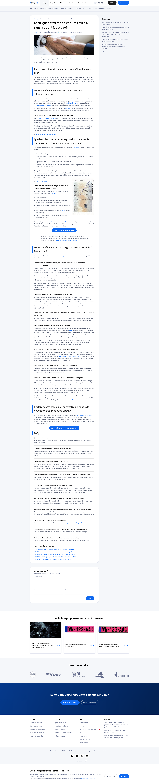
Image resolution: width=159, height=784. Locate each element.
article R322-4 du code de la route (66, 240)
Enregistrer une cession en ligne (64, 230)
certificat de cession (72, 103)
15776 (63, 210)
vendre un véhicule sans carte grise (55, 256)
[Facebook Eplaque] (72, 756)
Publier (90, 598)
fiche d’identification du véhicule (69, 356)
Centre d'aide (84, 723)
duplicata (68, 108)
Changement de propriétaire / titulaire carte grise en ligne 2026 (54, 549)
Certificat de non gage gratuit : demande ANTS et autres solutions (55, 557)
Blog (81, 733)
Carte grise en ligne (36, 726)
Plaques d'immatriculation (38, 729)
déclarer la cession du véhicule (59, 222)
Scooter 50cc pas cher (36, 736)
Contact (82, 726)
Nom (35, 590)
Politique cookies (60, 736)
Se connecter (84, 743)
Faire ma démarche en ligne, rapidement (64, 428)
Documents (83, 736)
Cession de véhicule (36, 723)
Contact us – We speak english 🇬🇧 (90, 729)
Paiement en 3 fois (85, 739)
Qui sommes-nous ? (61, 723)
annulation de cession (76, 400)
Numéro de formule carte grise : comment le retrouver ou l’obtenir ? (56, 554)
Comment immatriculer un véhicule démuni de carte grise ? (53, 559)
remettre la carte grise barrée (43, 105)
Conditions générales (61, 726)
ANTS (71, 331)
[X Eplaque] (82, 756)
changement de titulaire (83, 415)
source (54, 193)
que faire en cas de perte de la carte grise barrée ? (70, 523)
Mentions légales (60, 729)
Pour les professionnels (37, 733)
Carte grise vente (41, 181)
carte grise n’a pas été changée (46, 118)
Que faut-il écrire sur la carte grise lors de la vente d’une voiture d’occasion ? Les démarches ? (115, 34)
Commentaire (38, 576)
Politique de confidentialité (63, 733)
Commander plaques (89, 702)
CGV (85, 761)
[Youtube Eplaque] (87, 756)
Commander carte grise (70, 702)
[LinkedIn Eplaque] (77, 756)
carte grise (77, 148)
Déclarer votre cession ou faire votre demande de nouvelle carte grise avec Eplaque (113, 46)
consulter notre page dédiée (89, 778)
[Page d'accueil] (34, 3)
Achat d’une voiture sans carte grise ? (47, 134)
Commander (123, 3)
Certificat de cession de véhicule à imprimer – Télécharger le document (57, 552)
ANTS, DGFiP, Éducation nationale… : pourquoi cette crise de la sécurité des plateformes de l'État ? (116, 725)
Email (66, 590)
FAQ (103, 51)
